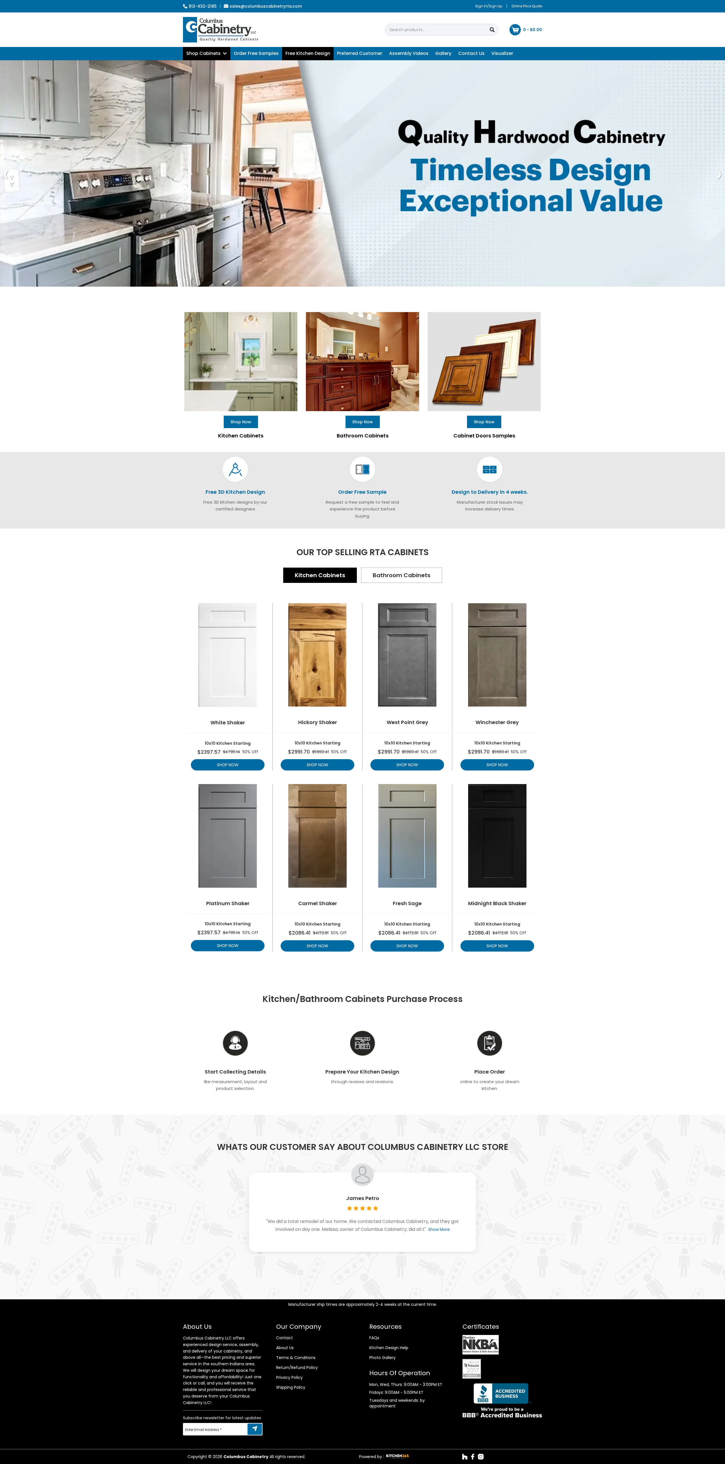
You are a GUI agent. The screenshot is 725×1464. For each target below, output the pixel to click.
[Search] (492, 29)
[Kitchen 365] (397, 1456)
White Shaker (227, 723)
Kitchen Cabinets (320, 575)
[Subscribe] (255, 1429)
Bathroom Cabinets (401, 575)
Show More (439, 1229)
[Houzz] (465, 1456)
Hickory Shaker (317, 722)
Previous (6, 173)
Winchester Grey (497, 722)
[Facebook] (472, 1456)
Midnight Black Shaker (497, 903)
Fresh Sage (407, 903)
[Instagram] (481, 1456)
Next (719, 173)
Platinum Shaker (228, 903)
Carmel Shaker (317, 903)
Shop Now (227, 765)
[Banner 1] (362, 173)
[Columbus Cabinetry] (220, 29)
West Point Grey (407, 722)
